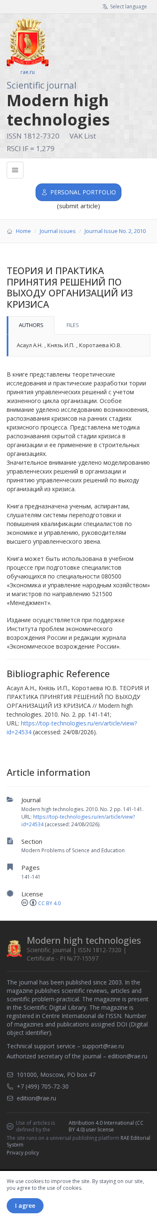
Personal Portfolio (83, 192)
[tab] (30, 325)
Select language (128, 6)
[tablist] (78, 325)
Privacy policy (23, 1152)
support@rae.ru (103, 1046)
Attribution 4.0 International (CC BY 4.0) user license (106, 1126)
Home (23, 231)
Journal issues (58, 231)
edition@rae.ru (127, 1056)
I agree (25, 1206)
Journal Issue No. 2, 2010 (115, 231)
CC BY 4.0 (49, 903)
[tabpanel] (78, 346)
